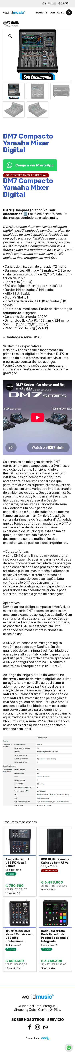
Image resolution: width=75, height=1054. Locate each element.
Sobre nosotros (27, 1019)
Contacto (56, 12)
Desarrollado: (33, 1038)
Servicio (55, 1019)
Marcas (41, 12)
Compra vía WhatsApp (34, 165)
